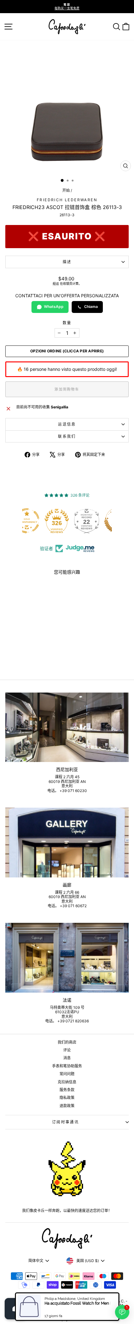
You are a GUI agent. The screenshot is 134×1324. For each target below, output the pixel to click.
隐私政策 (67, 1097)
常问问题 (67, 1073)
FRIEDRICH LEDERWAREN (67, 199)
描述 (67, 261)
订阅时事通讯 (65, 1122)
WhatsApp (54, 306)
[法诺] (67, 958)
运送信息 (67, 424)
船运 (56, 283)
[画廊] (67, 842)
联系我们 (67, 436)
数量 (67, 323)
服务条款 (67, 1089)
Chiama (91, 306)
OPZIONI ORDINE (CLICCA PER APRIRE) (67, 351)
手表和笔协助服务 (67, 1066)
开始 (66, 190)
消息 (67, 1058)
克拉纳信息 (67, 1082)
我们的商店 (67, 1042)
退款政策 (67, 1105)
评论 (67, 1050)
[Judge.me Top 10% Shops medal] (99, 520)
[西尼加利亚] (67, 727)
